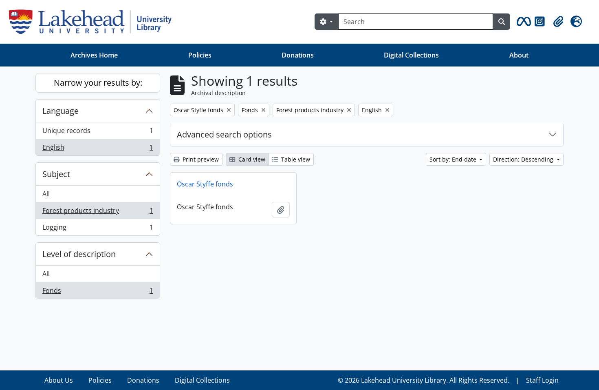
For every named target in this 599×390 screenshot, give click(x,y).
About (519, 55)
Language (60, 110)
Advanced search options (224, 134)
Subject (56, 173)
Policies (199, 55)
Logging (97, 229)
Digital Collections (411, 55)
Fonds (97, 292)
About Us (58, 380)
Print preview (200, 159)
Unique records (97, 132)
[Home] (93, 22)
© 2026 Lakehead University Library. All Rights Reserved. (423, 380)
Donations (298, 55)
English (97, 149)
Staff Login (542, 380)
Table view (295, 159)
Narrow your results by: (98, 82)
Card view (251, 159)
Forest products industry (97, 212)
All (46, 193)
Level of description (79, 253)
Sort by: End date (453, 159)
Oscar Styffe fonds (205, 183)
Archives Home (94, 55)
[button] (522, 22)
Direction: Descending (524, 159)
